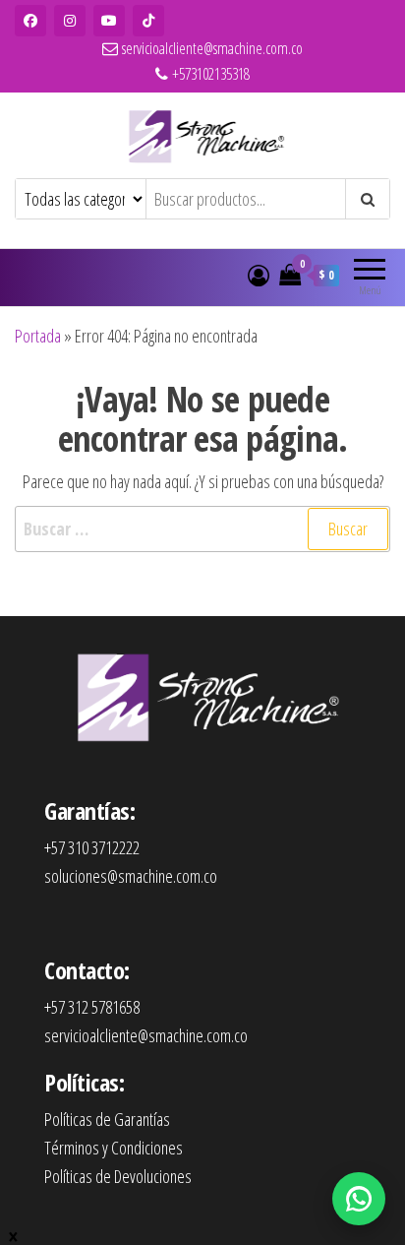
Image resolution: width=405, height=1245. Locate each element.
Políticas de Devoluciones (118, 1176)
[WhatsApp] (358, 1198)
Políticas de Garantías (107, 1119)
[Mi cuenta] (258, 274)
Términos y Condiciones (113, 1147)
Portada (38, 335)
